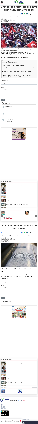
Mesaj (2, 87)
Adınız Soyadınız (5, 83)
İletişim (2, 405)
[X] (21, 400)
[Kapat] (20, 421)
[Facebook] (19, 400)
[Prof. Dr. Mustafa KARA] (27, 213)
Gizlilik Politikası (3, 407)
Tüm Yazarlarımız (34, 387)
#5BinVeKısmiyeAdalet (11, 62)
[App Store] (19, 414)
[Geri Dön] (2, 2)
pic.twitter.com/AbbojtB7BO (19, 75)
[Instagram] (24, 400)
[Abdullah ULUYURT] (3, 391)
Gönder (2, 99)
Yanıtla (6, 110)
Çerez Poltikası (3, 406)
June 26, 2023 (18, 76)
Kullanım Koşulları (3, 408)
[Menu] (36, 2)
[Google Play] (19, 411)
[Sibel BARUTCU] (3, 213)
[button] (2, 216)
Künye (2, 404)
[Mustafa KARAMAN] (20, 391)
